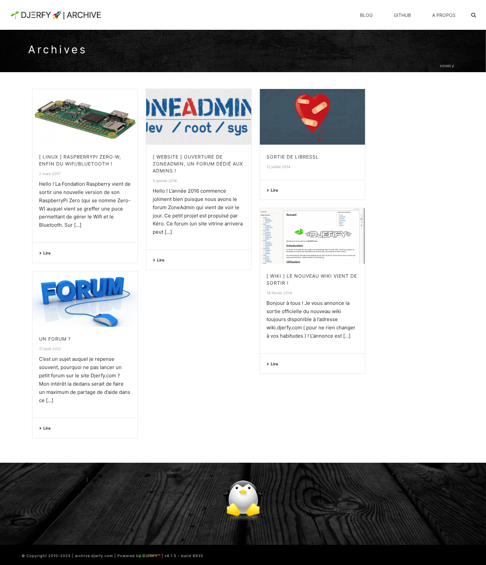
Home (445, 66)
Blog (366, 15)
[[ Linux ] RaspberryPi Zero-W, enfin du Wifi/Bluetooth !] (85, 116)
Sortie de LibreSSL (292, 157)
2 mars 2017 (49, 173)
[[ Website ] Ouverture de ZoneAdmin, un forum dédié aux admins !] (198, 116)
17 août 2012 (50, 349)
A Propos (444, 15)
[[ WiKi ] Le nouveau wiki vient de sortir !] (312, 235)
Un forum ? (55, 339)
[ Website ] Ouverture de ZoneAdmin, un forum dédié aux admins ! (198, 163)
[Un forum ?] (85, 299)
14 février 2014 (279, 293)
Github (402, 15)
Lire (47, 253)
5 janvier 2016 (165, 180)
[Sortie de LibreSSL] (312, 116)
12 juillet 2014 (278, 167)
